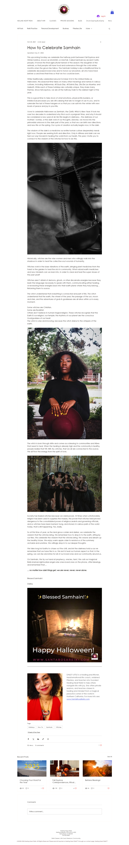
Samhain (49, 727)
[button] (112, 12)
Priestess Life (77, 28)
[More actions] (100, 42)
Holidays (31, 727)
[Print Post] (48, 739)
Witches (58, 727)
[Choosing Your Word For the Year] (31, 768)
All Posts (20, 28)
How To (40, 727)
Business (66, 28)
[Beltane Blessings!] (97, 768)
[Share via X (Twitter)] (33, 739)
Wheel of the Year (34, 732)
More (88, 28)
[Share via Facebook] (28, 739)
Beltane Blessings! (92, 780)
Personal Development (50, 28)
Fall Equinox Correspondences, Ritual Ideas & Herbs (63, 781)
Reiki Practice (32, 28)
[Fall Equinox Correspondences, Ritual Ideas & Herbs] (64, 768)
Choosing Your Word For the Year (30, 781)
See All (109, 757)
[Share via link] (43, 739)
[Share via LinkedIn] (38, 739)
